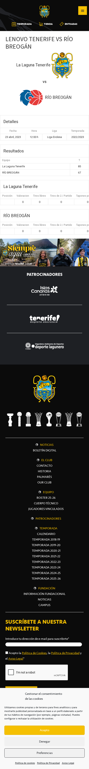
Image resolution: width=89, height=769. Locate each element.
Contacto (44, 465)
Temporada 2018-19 (46, 539)
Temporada (48, 528)
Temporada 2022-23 (46, 561)
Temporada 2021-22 (46, 556)
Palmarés (44, 476)
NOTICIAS (44, 599)
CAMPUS (44, 605)
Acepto (44, 730)
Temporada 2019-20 (46, 545)
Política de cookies (25, 763)
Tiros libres (39, 195)
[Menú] (82, 10)
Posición (7, 195)
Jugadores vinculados (46, 508)
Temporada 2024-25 (46, 572)
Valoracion (23, 195)
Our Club (44, 482)
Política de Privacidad (48, 763)
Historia (44, 471)
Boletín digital (44, 450)
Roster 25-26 (46, 497)
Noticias (47, 444)
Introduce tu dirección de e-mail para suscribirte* (37, 638)
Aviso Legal (68, 763)
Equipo (48, 492)
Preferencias (45, 752)
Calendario (46, 533)
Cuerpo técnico (46, 503)
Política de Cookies (34, 653)
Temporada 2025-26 (46, 578)
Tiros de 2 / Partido (61, 195)
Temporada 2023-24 (46, 567)
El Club (46, 460)
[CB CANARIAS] (44, 3)
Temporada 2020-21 (46, 550)
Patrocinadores (48, 518)
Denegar (44, 741)
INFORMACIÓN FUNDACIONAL (44, 593)
